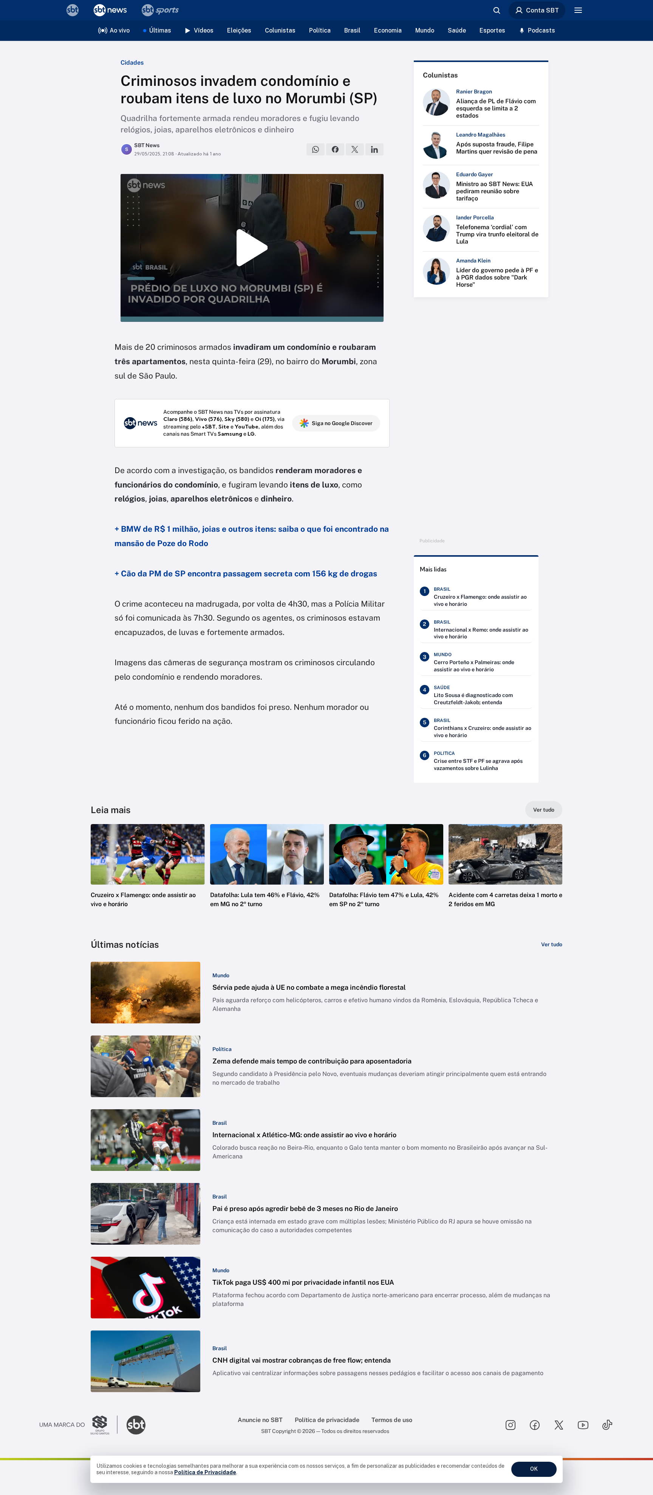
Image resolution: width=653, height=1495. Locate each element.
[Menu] (578, 10)
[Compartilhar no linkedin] (374, 149)
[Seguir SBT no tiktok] (607, 1425)
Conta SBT (542, 10)
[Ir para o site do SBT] (136, 1425)
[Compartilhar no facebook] (335, 149)
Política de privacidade (327, 1420)
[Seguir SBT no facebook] (535, 1425)
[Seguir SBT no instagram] (510, 1425)
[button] (148, 877)
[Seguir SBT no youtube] (583, 1425)
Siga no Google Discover (342, 423)
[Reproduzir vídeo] (252, 248)
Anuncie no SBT (260, 1420)
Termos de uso (391, 1420)
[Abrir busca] (496, 10)
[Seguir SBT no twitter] (559, 1425)
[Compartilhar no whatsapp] (315, 149)
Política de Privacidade (205, 1472)
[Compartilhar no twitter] (355, 149)
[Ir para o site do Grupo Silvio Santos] (79, 1425)
